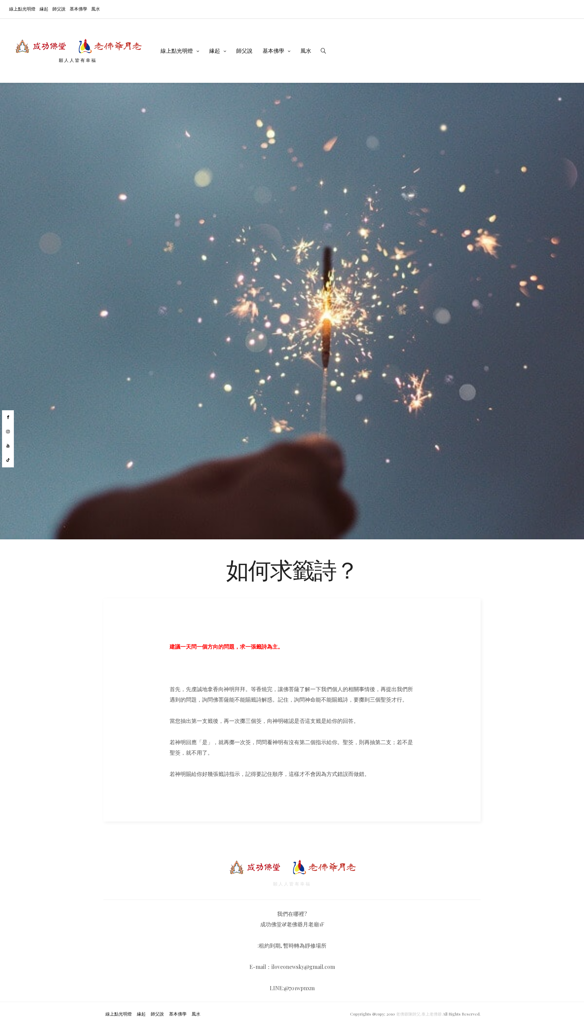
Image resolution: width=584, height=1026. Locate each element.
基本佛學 (78, 8)
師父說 (59, 8)
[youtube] (8, 446)
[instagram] (8, 432)
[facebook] (8, 417)
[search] (323, 51)
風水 (95, 8)
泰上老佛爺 (431, 1014)
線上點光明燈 (22, 8)
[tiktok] (8, 460)
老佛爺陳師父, (408, 1014)
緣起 (44, 8)
